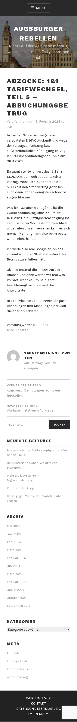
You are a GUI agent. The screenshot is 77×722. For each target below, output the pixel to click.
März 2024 (14, 574)
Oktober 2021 (16, 598)
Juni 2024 (13, 566)
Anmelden (14, 653)
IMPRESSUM (38, 714)
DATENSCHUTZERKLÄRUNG (38, 708)
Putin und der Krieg (20, 488)
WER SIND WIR (38, 698)
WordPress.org (17, 677)
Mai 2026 (13, 526)
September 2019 (18, 606)
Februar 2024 (16, 582)
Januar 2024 (15, 590)
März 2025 (14, 550)
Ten (9, 127)
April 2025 (14, 542)
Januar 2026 (15, 534)
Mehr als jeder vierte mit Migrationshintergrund (24, 478)
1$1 (35, 325)
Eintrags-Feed (17, 661)
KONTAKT (38, 703)
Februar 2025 (16, 558)
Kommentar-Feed (19, 669)
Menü (41, 8)
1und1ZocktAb (17, 330)
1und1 (43, 325)
